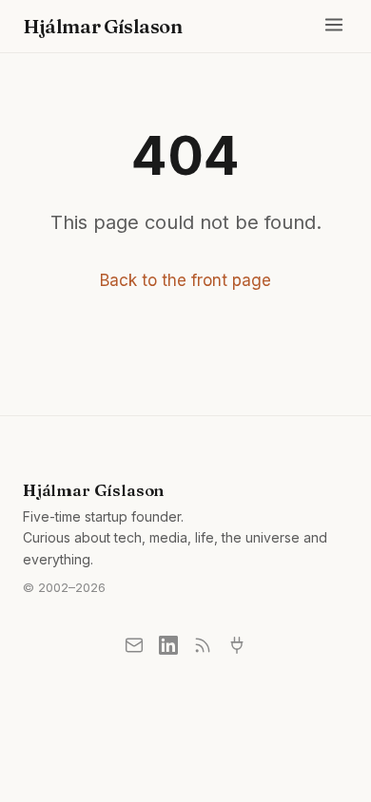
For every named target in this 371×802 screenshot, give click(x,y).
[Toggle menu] (334, 26)
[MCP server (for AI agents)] (236, 645)
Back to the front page (185, 280)
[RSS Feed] (202, 645)
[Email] (134, 645)
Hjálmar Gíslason (103, 26)
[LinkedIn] (168, 645)
